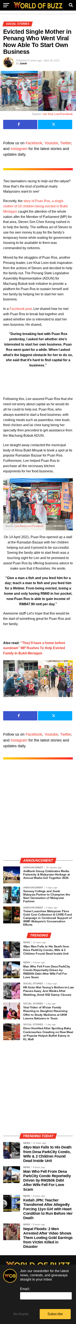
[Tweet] (55, 124)
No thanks (21, 1314)
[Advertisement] (38, 813)
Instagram (19, 149)
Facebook (34, 143)
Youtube (51, 143)
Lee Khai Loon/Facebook (57, 114)
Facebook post (21, 309)
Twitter (65, 143)
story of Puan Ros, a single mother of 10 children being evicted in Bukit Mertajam (35, 206)
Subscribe (55, 1314)
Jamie (23, 63)
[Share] (20, 124)
